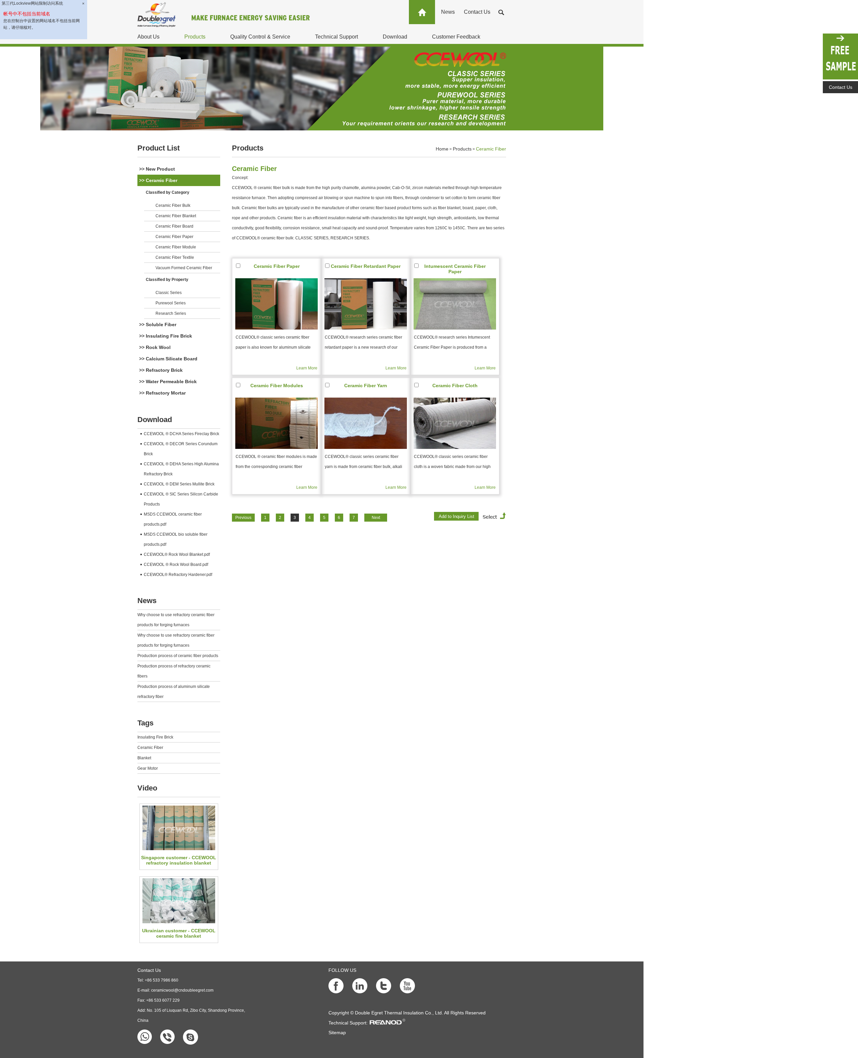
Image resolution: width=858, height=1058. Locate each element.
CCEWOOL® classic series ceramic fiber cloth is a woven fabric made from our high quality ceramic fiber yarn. (452, 463)
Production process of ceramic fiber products (177, 655)
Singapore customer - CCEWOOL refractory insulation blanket (178, 860)
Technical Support (336, 37)
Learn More (306, 368)
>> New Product (157, 169)
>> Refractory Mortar (162, 393)
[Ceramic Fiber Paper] (276, 304)
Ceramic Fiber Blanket (176, 216)
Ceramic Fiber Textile (175, 257)
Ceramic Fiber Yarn (365, 385)
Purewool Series (171, 303)
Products (194, 37)
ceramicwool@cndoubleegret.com (182, 990)
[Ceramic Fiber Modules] (276, 423)
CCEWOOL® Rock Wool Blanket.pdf (177, 554)
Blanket (144, 758)
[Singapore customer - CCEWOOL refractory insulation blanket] (179, 828)
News (448, 12)
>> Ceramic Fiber (158, 180)
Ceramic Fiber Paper (174, 236)
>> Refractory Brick (161, 370)
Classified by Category (167, 192)
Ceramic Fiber (150, 747)
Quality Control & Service (260, 37)
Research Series (171, 313)
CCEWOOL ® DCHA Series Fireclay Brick (181, 433)
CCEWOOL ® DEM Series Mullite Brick (179, 484)
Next (376, 517)
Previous (243, 517)
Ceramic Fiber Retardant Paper (366, 266)
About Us (148, 37)
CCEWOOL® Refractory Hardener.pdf (178, 574)
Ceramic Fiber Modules (276, 385)
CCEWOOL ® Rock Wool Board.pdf (176, 564)
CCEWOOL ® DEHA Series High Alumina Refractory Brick (181, 469)
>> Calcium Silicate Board (168, 358)
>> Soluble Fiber (157, 324)
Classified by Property (167, 279)
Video (147, 788)
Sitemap (337, 1032)
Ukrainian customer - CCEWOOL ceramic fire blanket (179, 933)
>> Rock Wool (155, 347)
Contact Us (477, 12)
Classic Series (169, 292)
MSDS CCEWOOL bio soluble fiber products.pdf (175, 539)
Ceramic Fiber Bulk (173, 205)
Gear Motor (147, 768)
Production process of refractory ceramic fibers (173, 671)
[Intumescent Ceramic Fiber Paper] (455, 304)
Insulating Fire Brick (155, 737)
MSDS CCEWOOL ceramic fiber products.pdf (173, 519)
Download (395, 37)
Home (442, 149)
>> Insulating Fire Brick (165, 336)
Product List (158, 148)
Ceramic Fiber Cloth (455, 385)
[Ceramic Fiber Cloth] (455, 423)
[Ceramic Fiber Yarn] (365, 423)
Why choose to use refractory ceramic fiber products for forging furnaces (175, 619)
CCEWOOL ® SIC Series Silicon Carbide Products (181, 499)
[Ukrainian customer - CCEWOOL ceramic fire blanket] (179, 900)
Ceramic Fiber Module (176, 247)
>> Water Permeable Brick (168, 381)
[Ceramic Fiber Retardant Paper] (365, 304)
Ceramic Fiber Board (174, 226)
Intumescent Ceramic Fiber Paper (455, 268)
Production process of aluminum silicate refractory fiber (173, 691)
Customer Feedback (456, 37)
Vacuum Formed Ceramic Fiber (184, 268)
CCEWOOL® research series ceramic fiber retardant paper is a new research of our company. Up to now (363, 343)
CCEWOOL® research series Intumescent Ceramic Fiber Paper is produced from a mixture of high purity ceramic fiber (452, 343)
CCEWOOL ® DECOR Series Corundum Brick (181, 449)
